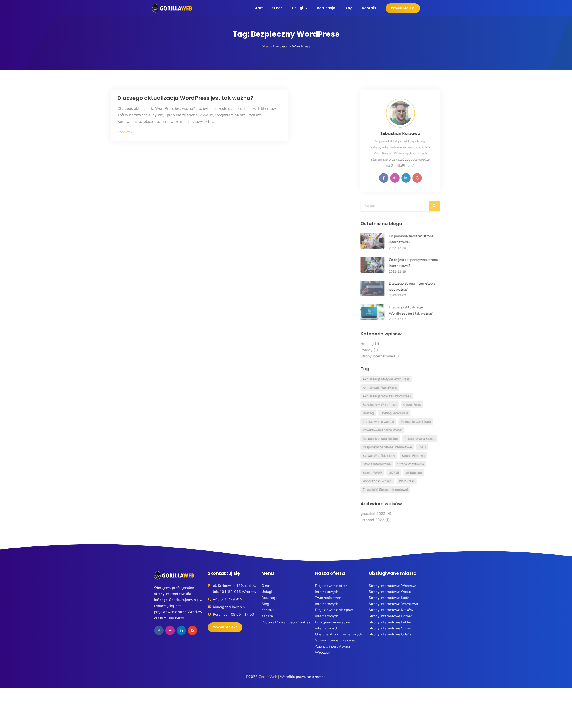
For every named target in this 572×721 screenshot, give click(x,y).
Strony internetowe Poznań (391, 616)
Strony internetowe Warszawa (393, 603)
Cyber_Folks (392, 404)
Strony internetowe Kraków (391, 609)
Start (258, 8)
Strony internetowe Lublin (390, 622)
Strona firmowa (393, 455)
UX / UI (373, 472)
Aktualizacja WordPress (360, 387)
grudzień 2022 (352, 513)
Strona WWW (352, 472)
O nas (277, 8)
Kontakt (369, 8)
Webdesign (393, 472)
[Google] (397, 178)
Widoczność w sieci (357, 481)
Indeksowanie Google (358, 421)
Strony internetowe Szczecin (391, 628)
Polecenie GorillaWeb (396, 421)
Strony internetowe (356, 356)
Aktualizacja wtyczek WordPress (367, 396)
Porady (346, 350)
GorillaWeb (268, 676)
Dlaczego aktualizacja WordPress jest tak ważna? (227, 98)
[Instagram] (374, 178)
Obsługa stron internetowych (338, 634)
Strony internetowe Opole (390, 591)
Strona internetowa (356, 464)
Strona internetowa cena (335, 640)
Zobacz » (166, 132)
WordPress (386, 481)
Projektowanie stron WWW (362, 430)
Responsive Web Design (360, 438)
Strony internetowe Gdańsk (391, 634)
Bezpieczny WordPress (359, 404)
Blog (349, 8)
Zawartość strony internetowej (365, 489)
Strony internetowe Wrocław (392, 585)
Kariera (267, 616)
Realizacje (326, 8)
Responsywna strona (399, 438)
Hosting (346, 343)
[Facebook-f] (363, 178)
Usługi (297, 8)
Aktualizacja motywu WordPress (366, 379)
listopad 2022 (352, 520)
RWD (402, 447)
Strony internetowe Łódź (389, 597)
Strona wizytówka (390, 464)
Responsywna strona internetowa (367, 447)
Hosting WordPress (374, 413)
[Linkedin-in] (386, 178)
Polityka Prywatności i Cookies (285, 622)
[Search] (414, 206)
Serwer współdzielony (359, 455)
